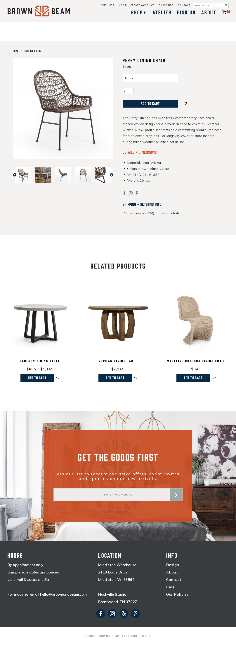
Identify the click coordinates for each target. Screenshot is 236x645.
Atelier (162, 12)
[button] (185, 103)
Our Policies (177, 594)
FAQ (170, 587)
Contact (184, 5)
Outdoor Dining (33, 51)
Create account (142, 5)
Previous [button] (16, 175)
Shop (137, 12)
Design (172, 565)
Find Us (186, 12)
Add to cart (36, 378)
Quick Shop (40, 350)
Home (15, 51)
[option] (23, 175)
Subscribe (166, 5)
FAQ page (155, 213)
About (208, 12)
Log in (123, 5)
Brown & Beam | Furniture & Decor (124, 636)
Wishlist (107, 5)
